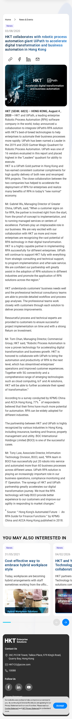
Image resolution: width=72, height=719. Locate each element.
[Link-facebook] (19, 59)
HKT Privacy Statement (30, 708)
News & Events (26, 19)
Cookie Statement (12, 708)
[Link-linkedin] (28, 59)
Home (8, 19)
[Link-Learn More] (26, 601)
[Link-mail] (37, 59)
